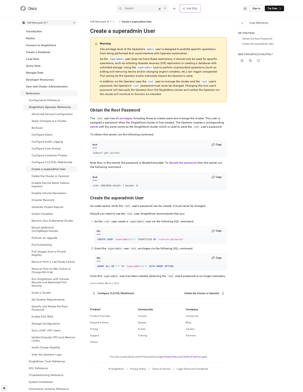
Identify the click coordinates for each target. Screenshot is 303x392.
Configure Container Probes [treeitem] (49, 155)
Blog (188, 322)
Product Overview (100, 316)
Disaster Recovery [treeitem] (43, 200)
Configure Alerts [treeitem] (42, 134)
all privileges (124, 118)
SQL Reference (38, 368)
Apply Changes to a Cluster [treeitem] (49, 121)
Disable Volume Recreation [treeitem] (49, 193)
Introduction (34, 31)
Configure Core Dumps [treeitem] (46, 148)
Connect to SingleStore (41, 45)
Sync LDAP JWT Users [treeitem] (46, 330)
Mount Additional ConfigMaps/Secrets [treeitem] (45, 229)
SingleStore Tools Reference (47, 361)
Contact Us (192, 316)
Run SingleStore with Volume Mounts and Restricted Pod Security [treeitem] (50, 282)
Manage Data (34, 72)
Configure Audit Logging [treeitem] (47, 141)
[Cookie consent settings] (4, 388)
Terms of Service (192, 356)
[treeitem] (49, 31)
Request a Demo (99, 322)
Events (142, 329)
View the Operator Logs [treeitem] (47, 354)
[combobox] (245, 8)
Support (94, 335)
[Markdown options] (242, 23)
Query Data (33, 65)
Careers (190, 329)
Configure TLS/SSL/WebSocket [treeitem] (52, 162)
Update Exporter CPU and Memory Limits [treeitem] (53, 339)
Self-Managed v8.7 (100, 21)
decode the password (182, 162)
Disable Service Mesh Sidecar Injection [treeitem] (51, 184)
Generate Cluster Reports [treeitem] (47, 206)
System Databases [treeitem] (41, 382)
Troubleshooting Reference (46, 375)
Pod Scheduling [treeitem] (42, 244)
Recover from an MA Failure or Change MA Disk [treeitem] (51, 270)
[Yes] (242, 60)
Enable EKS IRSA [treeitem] (42, 316)
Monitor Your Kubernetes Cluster (52, 220)
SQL (99, 231)
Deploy (30, 38)
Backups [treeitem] (37, 127)
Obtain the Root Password (257, 38)
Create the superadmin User (258, 43)
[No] (250, 60)
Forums (142, 316)
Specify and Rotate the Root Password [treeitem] (50, 308)
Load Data (32, 59)
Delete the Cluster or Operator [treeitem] (50, 176)
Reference (33, 93)
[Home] (28, 8)
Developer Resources (40, 79)
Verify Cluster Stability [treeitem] (46, 347)
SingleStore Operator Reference (50, 107)
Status (94, 342)
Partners (191, 335)
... (116, 21)
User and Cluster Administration (47, 86)
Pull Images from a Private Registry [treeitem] (49, 253)
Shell (94, 144)
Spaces (142, 322)
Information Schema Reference (49, 388)
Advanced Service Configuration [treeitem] (52, 114)
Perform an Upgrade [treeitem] (45, 237)
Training (142, 335)
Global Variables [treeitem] (42, 213)
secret (94, 126)
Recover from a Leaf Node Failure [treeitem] (53, 261)
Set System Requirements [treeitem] (48, 299)
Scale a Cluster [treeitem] (41, 292)
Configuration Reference (44, 100)
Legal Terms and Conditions (192, 368)
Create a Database (38, 52)
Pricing (94, 329)
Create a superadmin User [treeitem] (49, 169)
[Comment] (258, 60)
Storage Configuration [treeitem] (46, 323)
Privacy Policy (171, 356)
